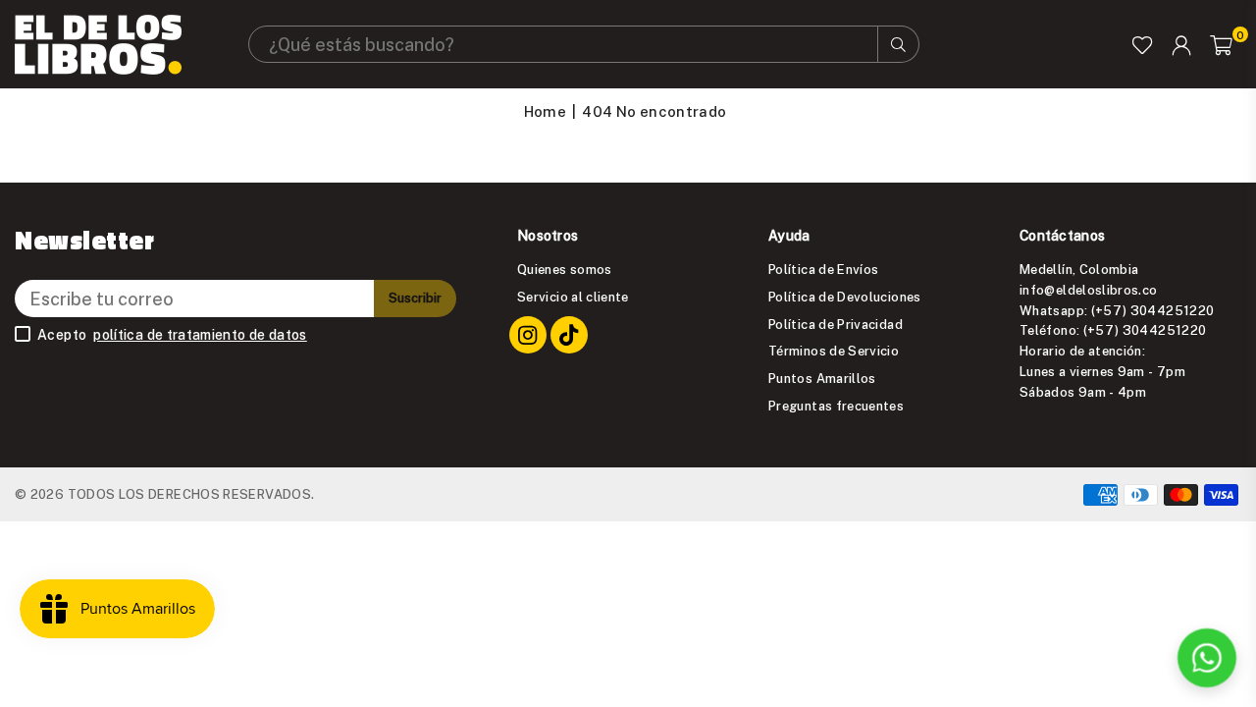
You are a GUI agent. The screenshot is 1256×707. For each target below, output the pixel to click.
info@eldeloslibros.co (1089, 290)
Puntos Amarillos (822, 378)
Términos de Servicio (833, 350)
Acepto (172, 335)
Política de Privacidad (835, 324)
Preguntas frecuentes (836, 405)
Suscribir (415, 297)
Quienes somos (564, 269)
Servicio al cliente (573, 296)
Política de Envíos (823, 269)
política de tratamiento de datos (200, 335)
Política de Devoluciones (844, 296)
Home (545, 111)
